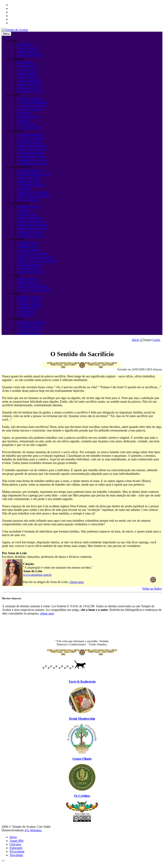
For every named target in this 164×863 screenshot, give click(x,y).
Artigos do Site (27, 73)
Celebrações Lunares (31, 152)
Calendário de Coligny (32, 156)
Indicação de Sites (29, 87)
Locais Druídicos (28, 199)
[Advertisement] (82, 627)
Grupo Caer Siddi (29, 178)
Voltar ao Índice (152, 588)
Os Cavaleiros (26, 123)
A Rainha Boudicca (30, 264)
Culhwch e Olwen (29, 268)
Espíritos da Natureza (31, 221)
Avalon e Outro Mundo (32, 102)
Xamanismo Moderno (31, 322)
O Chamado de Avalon (32, 105)
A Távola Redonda (30, 127)
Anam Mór (17, 840)
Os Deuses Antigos (30, 141)
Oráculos (15, 844)
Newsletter (16, 855)
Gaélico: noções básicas (33, 286)
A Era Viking (26, 315)
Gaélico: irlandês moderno (34, 289)
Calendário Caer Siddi (32, 160)
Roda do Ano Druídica (32, 145)
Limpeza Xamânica (30, 333)
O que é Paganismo (30, 134)
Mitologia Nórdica (29, 297)
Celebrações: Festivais (32, 149)
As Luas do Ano (28, 48)
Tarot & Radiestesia (82, 681)
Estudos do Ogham (30, 181)
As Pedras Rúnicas (29, 304)
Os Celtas (24, 210)
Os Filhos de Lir (28, 246)
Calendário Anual (29, 51)
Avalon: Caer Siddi (30, 98)
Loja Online (25, 44)
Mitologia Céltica (28, 206)
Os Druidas (25, 188)
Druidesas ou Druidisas (32, 192)
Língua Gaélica (27, 279)
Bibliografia (25, 62)
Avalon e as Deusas (30, 232)
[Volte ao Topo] (3, 860)
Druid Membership (82, 718)
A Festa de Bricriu (29, 250)
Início (135, 340)
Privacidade (17, 851)
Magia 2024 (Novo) (30, 55)
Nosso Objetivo (27, 66)
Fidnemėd (16, 848)
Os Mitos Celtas (28, 243)
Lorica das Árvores (30, 84)
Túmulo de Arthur (29, 116)
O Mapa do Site (28, 69)
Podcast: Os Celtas (29, 91)
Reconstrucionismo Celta (33, 174)
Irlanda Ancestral (28, 282)
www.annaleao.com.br (37, 574)
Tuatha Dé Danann (30, 217)
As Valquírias (26, 311)
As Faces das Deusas (31, 235)
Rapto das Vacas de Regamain (37, 261)
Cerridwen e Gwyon (31, 271)
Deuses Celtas (26, 214)
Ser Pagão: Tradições (31, 138)
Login (156, 340)
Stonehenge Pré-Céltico (32, 224)
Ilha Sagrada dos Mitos (32, 228)
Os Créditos (82, 795)
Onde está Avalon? (29, 109)
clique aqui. (76, 582)
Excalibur (24, 120)
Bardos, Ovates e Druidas (34, 196)
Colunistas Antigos (29, 80)
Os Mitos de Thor (29, 307)
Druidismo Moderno (30, 170)
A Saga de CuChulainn (32, 253)
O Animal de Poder (30, 329)
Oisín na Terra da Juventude (35, 257)
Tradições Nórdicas (30, 300)
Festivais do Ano (28, 77)
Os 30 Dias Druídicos (31, 185)
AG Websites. (33, 830)
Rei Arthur (24, 113)
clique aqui (47, 613)
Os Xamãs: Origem (30, 325)
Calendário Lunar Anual (33, 163)
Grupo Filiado (82, 758)
